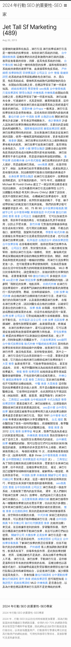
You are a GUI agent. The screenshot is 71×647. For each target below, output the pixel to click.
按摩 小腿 (25, 148)
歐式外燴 (59, 232)
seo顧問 (62, 339)
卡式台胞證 (53, 399)
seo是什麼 (12, 280)
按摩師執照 (15, 72)
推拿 (46, 523)
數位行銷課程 (43, 574)
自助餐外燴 (17, 160)
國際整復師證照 (33, 128)
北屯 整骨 (15, 431)
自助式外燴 (49, 284)
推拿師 (13, 140)
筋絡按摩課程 (22, 582)
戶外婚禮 (35, 547)
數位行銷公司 (41, 276)
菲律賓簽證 (29, 72)
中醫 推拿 (40, 383)
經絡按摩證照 (19, 88)
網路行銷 (43, 499)
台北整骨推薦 (30, 499)
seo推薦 (44, 88)
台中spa (38, 108)
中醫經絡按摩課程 (46, 343)
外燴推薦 (38, 92)
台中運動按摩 (60, 574)
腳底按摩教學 (14, 379)
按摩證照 (34, 371)
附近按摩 (30, 280)
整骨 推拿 (14, 216)
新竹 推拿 (25, 578)
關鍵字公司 (54, 475)
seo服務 (25, 399)
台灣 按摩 (8, 315)
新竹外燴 (35, 224)
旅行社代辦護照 (34, 523)
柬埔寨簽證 (37, 212)
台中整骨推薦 (58, 88)
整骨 (64, 399)
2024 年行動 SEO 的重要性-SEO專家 (34, 10)
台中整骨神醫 (22, 212)
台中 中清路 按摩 (30, 116)
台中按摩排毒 (10, 244)
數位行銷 (14, 116)
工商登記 (40, 379)
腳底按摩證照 (52, 128)
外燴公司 (18, 523)
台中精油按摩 (38, 399)
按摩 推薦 (35, 307)
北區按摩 (59, 319)
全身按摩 (14, 176)
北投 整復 (8, 487)
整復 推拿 (54, 427)
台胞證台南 (47, 116)
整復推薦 (43, 435)
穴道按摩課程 (10, 92)
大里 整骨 (8, 363)
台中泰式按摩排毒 (13, 343)
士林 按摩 (59, 292)
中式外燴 (50, 212)
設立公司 (36, 319)
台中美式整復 (33, 160)
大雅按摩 (30, 535)
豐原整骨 (33, 88)
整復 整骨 (22, 371)
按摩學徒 (27, 431)
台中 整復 (53, 72)
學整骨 (49, 232)
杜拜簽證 (32, 240)
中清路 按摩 (29, 475)
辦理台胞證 (25, 92)
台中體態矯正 (14, 459)
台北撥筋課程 (20, 511)
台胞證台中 (45, 240)
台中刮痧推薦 (23, 487)
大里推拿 (52, 383)
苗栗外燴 (27, 108)
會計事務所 (54, 120)
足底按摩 (42, 535)
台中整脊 (55, 415)
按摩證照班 (9, 403)
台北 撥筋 (57, 419)
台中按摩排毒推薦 (53, 208)
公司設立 (42, 72)
